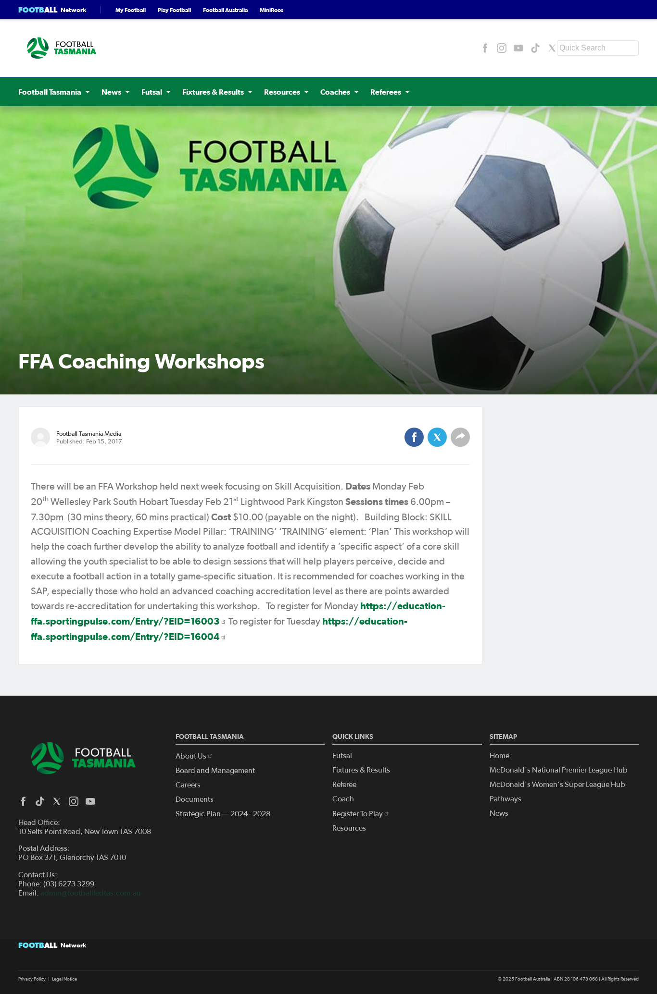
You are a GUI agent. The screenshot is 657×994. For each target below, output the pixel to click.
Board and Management (215, 770)
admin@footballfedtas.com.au (90, 893)
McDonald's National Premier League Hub (559, 770)
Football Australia (225, 10)
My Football (130, 10)
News (499, 813)
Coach (343, 799)
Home (499, 756)
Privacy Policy (32, 979)
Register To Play (357, 814)
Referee (344, 784)
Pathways (505, 799)
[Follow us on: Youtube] (518, 48)
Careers (188, 785)
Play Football (174, 10)
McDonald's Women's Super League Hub (557, 784)
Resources (349, 828)
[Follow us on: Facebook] (485, 48)
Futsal (342, 756)
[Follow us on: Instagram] (501, 48)
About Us (191, 756)
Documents (195, 799)
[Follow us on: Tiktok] (535, 48)
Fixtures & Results (361, 770)
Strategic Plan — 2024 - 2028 (223, 814)
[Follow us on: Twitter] (552, 48)
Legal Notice (64, 979)
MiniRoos (271, 10)
